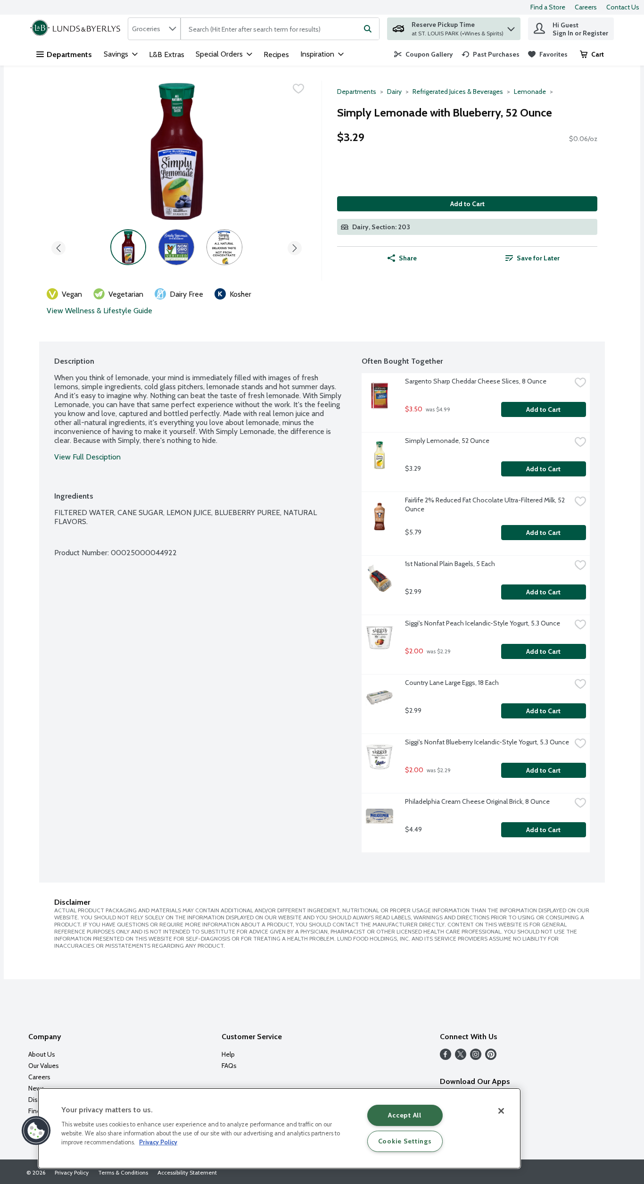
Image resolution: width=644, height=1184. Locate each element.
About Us (41, 1054)
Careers (586, 7)
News (36, 1088)
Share (408, 258)
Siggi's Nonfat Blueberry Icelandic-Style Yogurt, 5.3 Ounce (487, 742)
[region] (279, 1128)
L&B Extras (166, 54)
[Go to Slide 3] (224, 247)
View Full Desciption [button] (87, 456)
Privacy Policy (72, 1172)
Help (228, 1054)
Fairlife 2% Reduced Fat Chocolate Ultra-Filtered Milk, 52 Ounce (485, 504)
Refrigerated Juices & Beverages (458, 91)
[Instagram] (475, 1057)
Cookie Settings (405, 1141)
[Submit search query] (367, 28)
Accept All (404, 1115)
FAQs (229, 1065)
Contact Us (622, 7)
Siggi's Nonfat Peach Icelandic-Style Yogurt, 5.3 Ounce (482, 623)
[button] (511, 26)
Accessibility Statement (187, 1172)
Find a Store (547, 7)
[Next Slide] (294, 246)
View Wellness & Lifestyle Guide (99, 310)
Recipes (276, 54)
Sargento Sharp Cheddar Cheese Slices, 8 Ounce (475, 381)
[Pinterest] (490, 1057)
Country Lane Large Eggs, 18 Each (452, 682)
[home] (77, 29)
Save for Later (538, 258)
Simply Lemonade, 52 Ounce (447, 440)
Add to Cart (467, 204)
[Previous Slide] (58, 246)
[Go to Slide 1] (128, 247)
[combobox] (154, 28)
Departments (69, 54)
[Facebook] (445, 1057)
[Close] (501, 1111)
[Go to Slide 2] (176, 247)
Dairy (394, 91)
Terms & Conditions (123, 1172)
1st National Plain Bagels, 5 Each (450, 563)
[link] (423, 54)
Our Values (43, 1065)
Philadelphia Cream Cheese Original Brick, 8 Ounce (477, 801)
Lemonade (530, 91)
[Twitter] (460, 1057)
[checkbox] (298, 88)
